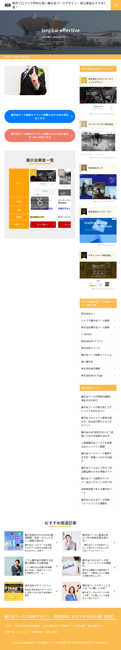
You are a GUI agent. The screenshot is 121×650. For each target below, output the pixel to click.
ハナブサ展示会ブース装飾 (95, 320)
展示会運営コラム (96, 625)
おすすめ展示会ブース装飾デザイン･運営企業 (63, 625)
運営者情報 (37, 631)
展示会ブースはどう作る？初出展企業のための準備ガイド (96, 469)
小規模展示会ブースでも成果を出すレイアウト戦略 (96, 444)
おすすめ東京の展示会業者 (27, 625)
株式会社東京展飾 (90, 368)
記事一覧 (10, 631)
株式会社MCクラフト (92, 341)
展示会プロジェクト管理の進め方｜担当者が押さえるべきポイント (96, 421)
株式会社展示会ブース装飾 (95, 327)
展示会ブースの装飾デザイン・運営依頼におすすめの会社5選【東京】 (60, 616)
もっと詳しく (43, 224)
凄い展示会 (87, 361)
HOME (9, 625)
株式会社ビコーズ (90, 348)
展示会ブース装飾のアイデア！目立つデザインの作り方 (96, 480)
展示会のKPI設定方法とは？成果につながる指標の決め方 (97, 434)
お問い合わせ (52, 631)
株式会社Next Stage (92, 375)
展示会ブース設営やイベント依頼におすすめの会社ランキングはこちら (39, 135)
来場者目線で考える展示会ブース (96, 490)
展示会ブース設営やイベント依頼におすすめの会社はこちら (39, 116)
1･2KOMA (86, 334)
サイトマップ (23, 631)
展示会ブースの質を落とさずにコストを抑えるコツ (96, 409)
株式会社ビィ (88, 313)
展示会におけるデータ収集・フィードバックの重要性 (96, 501)
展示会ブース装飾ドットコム (96, 354)
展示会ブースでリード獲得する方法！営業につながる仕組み (96, 457)
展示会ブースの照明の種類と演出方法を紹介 (96, 398)
